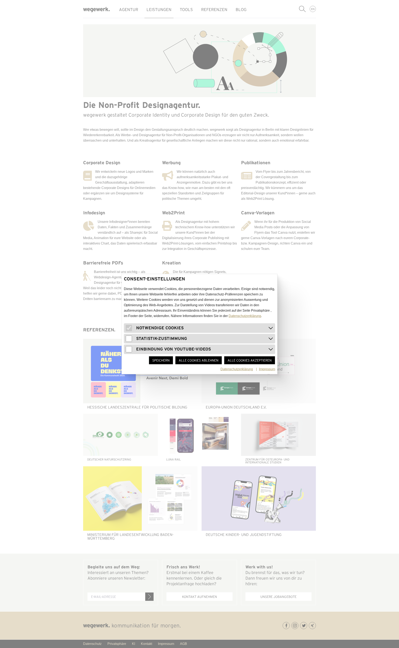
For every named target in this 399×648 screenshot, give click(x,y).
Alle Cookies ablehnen (198, 360)
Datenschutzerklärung (245, 316)
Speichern (161, 360)
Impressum (267, 369)
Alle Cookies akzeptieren (250, 360)
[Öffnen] (271, 328)
